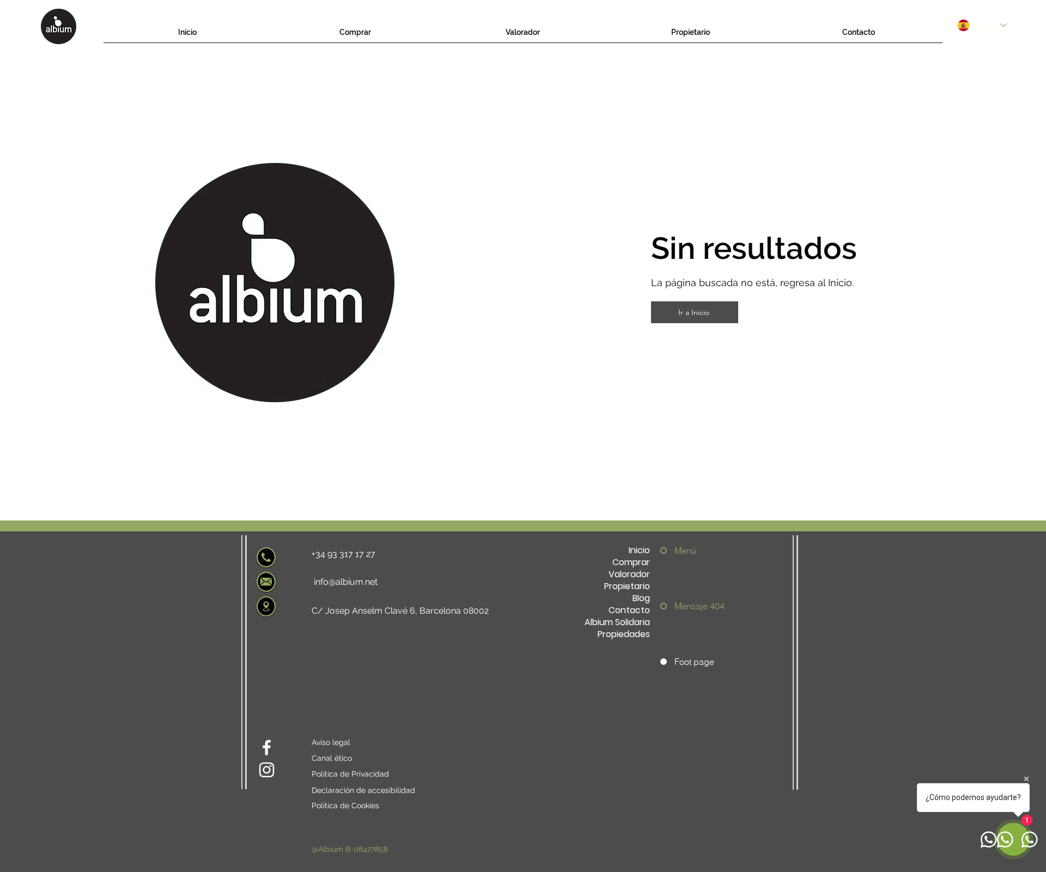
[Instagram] (267, 770)
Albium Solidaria (617, 622)
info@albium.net (346, 582)
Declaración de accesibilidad (363, 790)
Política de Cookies (345, 805)
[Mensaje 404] (666, 606)
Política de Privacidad (350, 774)
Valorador (629, 574)
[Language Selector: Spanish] (982, 25)
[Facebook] (267, 747)
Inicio (639, 550)
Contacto (629, 610)
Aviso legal (331, 742)
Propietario (627, 586)
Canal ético (332, 758)
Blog (641, 598)
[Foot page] (666, 662)
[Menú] (666, 550)
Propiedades (624, 634)
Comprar (631, 562)
